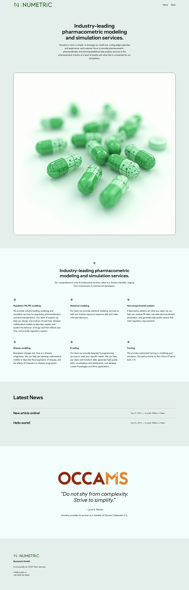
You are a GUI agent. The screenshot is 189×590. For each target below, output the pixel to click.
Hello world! (21, 423)
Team (173, 4)
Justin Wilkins (152, 413)
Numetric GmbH (21, 561)
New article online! (26, 413)
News (165, 4)
